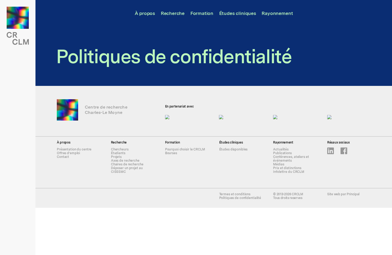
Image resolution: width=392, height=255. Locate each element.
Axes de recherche (125, 160)
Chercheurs (120, 149)
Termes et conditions (235, 194)
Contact (63, 157)
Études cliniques (237, 13)
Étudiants (118, 153)
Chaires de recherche (127, 164)
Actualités (281, 149)
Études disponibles (233, 149)
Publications (282, 153)
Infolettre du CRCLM (288, 172)
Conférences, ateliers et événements (291, 158)
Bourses (171, 153)
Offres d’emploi (68, 153)
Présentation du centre (74, 149)
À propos (145, 13)
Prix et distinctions (287, 168)
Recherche (173, 13)
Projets (116, 157)
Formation (201, 13)
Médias (278, 164)
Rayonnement (277, 13)
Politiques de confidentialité (240, 198)
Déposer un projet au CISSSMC (127, 170)
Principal (353, 194)
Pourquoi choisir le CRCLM (185, 149)
